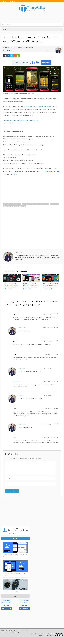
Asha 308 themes (26, 204)
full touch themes (54, 204)
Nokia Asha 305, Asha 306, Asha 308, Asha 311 (38, 106)
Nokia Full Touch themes (10, 51)
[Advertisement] (31, 17)
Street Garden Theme (21, 206)
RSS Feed (57, 171)
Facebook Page (48, 171)
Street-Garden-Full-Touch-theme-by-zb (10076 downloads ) (21, 120)
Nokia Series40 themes (9, 206)
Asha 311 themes (45, 204)
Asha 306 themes (17, 204)
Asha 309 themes (36, 204)
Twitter (15, 174)
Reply (57, 314)
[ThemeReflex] (32, 12)
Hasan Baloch (50, 51)
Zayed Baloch (6, 632)
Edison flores (16, 381)
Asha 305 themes (8, 204)
